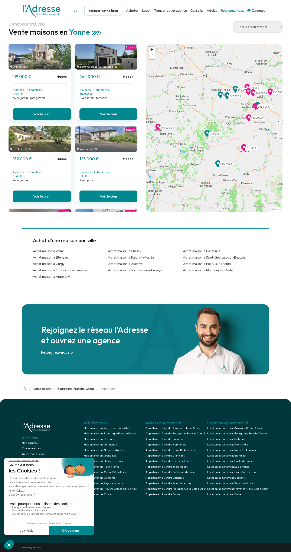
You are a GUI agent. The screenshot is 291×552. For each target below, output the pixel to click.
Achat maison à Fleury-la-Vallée (131, 257)
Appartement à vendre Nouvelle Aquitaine (170, 450)
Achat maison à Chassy (124, 251)
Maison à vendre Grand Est (100, 455)
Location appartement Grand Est (226, 455)
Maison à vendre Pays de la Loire (103, 483)
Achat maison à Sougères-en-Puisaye (135, 270)
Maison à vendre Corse (97, 494)
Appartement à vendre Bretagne (164, 439)
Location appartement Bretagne (226, 439)
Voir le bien (41, 114)
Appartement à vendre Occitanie (165, 477)
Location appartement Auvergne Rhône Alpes (234, 428)
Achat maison (42, 389)
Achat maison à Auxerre (125, 264)
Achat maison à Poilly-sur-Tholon (207, 264)
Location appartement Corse (224, 494)
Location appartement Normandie (227, 444)
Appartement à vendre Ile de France (166, 466)
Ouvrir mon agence (33, 454)
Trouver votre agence (170, 11)
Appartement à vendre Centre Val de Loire (170, 472)
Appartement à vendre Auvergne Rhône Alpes (173, 428)
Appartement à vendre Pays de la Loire (168, 483)
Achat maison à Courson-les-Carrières (60, 270)
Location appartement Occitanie (226, 477)
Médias (211, 11)
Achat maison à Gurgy (49, 264)
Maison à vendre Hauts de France (103, 461)
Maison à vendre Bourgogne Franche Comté (110, 433)
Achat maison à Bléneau (50, 257)
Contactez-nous (31, 448)
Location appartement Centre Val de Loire (231, 472)
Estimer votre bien (103, 11)
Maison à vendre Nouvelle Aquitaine (105, 450)
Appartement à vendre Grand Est (165, 455)
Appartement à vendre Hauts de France (169, 461)
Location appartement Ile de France (228, 466)
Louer (146, 11)
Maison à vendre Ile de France (101, 466)
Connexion (259, 11)
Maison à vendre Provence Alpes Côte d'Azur (110, 489)
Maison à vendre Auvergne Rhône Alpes (107, 428)
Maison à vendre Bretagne (99, 439)
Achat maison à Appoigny (51, 277)
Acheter (132, 11)
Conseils (196, 11)
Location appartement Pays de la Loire (230, 483)
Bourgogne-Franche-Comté (76, 389)
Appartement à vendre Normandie (166, 444)
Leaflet (277, 209)
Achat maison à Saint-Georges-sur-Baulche (214, 257)
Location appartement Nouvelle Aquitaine (232, 450)
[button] (255, 108)
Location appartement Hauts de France (230, 461)
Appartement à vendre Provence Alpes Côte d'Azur (176, 489)
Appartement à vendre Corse (163, 494)
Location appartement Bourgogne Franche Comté (237, 433)
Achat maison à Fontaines (201, 251)
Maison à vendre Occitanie (99, 477)
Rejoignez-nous (232, 11)
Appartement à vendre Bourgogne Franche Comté (175, 433)
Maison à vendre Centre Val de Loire (105, 472)
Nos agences (30, 443)
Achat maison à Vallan (49, 251)
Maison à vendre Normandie (100, 444)
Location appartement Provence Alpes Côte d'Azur (237, 489)
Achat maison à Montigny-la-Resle (208, 270)
